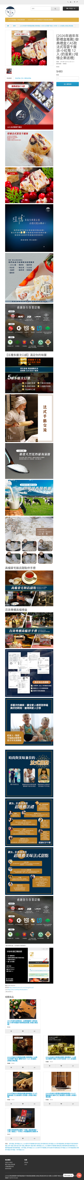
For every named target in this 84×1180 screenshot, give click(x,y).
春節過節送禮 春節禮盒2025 (70, 1146)
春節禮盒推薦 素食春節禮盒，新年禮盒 (15, 1148)
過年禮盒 (11, 1144)
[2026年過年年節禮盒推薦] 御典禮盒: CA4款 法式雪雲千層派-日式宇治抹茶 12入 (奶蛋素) (61, 1058)
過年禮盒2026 (18, 1144)
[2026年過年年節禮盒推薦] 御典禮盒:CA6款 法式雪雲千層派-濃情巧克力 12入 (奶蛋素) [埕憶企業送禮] (22, 1059)
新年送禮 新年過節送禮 (53, 1148)
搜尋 (14, 26)
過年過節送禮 (44, 1144)
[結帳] (77, 2)
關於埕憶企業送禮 (10, 1164)
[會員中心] (71, 2)
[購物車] (74, 2)
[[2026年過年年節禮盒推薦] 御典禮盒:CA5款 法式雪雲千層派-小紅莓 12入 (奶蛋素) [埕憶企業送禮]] (29, 48)
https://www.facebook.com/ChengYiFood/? (21, 987)
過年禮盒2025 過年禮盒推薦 (56, 1144)
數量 (57, 75)
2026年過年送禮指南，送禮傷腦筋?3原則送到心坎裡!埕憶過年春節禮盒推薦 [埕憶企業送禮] (22, 1022)
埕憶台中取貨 (8, 1162)
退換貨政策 (8, 1168)
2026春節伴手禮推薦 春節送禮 (53, 1146)
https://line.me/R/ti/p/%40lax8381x (18, 989)
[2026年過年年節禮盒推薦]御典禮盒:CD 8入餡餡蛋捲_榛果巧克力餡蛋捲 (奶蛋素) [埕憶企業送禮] (61, 1095)
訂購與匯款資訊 (9, 1166)
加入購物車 (68, 84)
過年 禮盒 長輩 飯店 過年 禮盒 (16, 1146)
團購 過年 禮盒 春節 (30, 1146)
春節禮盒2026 (40, 1146)
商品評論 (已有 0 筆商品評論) (23, 78)
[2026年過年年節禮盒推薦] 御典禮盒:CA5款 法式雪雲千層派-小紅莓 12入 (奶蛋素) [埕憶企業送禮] (46, 26)
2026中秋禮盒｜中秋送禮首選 (16, 20)
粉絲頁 (26, 1162)
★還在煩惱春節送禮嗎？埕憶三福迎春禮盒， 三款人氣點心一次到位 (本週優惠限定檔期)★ (22, 1131)
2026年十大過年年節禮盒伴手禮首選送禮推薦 (40, 20)
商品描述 (9, 78)
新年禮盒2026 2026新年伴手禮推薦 (37, 1148)
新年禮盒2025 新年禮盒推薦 (68, 1148)
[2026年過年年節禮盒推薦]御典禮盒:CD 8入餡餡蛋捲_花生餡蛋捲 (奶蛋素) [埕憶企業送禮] (22, 1095)
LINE (25, 1164)
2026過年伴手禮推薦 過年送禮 (31, 1144)
